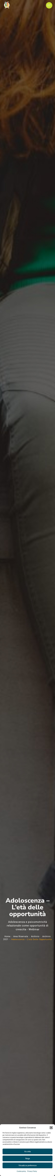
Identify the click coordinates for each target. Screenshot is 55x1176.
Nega (27, 1158)
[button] (51, 1127)
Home (7, 936)
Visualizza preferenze (28, 1165)
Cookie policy (21, 1171)
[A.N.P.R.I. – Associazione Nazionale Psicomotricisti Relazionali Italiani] (7, 5)
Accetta (27, 1151)
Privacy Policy (32, 1171)
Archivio (35, 936)
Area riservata (20, 936)
